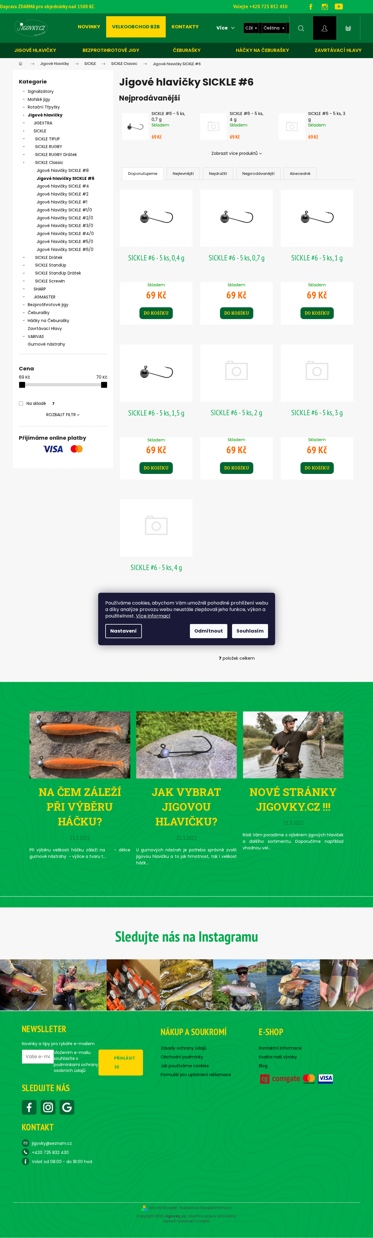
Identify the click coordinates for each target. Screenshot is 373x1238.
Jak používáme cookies (185, 1066)
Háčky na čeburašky (262, 50)
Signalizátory (41, 91)
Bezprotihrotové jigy (111, 50)
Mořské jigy (39, 99)
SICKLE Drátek (49, 257)
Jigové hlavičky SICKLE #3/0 (65, 226)
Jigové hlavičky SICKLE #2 (62, 194)
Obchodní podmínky (182, 1057)
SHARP (40, 289)
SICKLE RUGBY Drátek (56, 154)
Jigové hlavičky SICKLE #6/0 (65, 249)
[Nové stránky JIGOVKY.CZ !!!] (293, 744)
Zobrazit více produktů (234, 153)
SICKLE (40, 131)
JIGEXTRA (43, 123)
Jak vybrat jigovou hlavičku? (186, 807)
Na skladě (41, 403)
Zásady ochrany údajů (183, 1048)
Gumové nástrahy (46, 344)
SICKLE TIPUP (47, 139)
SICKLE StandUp (50, 265)
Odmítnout (208, 631)
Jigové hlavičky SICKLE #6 (65, 178)
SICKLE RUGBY (48, 147)
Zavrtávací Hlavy (45, 328)
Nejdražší (218, 173)
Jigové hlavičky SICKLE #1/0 (64, 210)
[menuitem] (89, 26)
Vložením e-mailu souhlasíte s (76, 1061)
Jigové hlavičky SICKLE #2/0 (65, 218)
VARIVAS (36, 336)
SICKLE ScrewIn (50, 281)
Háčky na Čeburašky (48, 321)
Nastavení (123, 631)
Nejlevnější (183, 173)
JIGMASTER (44, 297)
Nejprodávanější (258, 173)
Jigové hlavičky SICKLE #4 (63, 186)
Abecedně (300, 173)
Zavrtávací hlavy (338, 50)
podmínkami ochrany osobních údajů (76, 1067)
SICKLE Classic (49, 162)
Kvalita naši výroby (278, 1057)
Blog (263, 1066)
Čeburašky (187, 50)
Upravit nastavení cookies (186, 1221)
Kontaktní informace (280, 1048)
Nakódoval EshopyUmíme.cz (205, 1208)
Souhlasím (250, 631)
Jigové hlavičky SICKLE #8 (63, 170)
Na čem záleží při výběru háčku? (80, 807)
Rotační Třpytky (44, 107)
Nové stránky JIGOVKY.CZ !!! (293, 799)
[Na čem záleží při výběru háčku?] (79, 744)
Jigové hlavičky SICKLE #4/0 (65, 234)
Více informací (153, 616)
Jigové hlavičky (35, 50)
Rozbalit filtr (61, 415)
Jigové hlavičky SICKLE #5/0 (65, 241)
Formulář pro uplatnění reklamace (196, 1075)
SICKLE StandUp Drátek (58, 273)
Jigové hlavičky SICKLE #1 (62, 202)
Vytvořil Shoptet (163, 1208)
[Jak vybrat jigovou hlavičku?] (186, 744)
